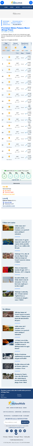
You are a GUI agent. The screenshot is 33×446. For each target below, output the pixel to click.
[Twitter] (16, 431)
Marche (5, 23)
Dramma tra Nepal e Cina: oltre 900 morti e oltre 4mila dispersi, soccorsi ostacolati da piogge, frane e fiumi (21, 378)
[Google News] (24, 431)
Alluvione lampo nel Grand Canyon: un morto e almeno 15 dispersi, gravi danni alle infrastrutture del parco (22, 316)
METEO (25, 407)
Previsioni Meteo (17, 21)
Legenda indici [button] (15, 180)
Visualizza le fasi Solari (9, 194)
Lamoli (2, 396)
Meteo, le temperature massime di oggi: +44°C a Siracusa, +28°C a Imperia (22, 270)
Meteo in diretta (27, 7)
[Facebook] (7, 431)
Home (6, 7)
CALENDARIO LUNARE (17, 415)
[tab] (6, 47)
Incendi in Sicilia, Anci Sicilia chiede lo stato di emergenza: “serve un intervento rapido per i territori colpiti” (21, 282)
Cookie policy (27, 437)
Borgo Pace (6, 24)
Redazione (11, 437)
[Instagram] (11, 431)
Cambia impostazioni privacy (16, 440)
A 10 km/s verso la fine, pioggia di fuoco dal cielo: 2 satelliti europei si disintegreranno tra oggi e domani (22, 344)
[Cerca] (31, 2)
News (11, 7)
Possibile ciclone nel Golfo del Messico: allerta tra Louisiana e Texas (22, 366)
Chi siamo (5, 437)
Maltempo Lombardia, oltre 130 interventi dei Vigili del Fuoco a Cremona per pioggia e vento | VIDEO (21, 296)
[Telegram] (20, 431)
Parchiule (19, 394)
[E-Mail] (16, 433)
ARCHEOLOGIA (26, 412)
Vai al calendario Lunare (9, 206)
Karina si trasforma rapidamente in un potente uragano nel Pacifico (22, 356)
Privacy (21, 437)
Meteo (18, 7)
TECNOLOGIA (7, 415)
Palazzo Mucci (4, 397)
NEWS (7, 407)
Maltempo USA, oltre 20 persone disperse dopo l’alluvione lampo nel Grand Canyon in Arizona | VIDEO (22, 258)
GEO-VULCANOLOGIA (8, 412)
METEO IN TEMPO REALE (16, 407)
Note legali (16, 437)
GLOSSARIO (26, 415)
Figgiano (2, 394)
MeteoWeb (6, 21)
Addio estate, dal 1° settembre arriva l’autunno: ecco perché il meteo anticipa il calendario (22, 230)
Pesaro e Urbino (16, 23)
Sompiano (19, 396)
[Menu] (2, 2)
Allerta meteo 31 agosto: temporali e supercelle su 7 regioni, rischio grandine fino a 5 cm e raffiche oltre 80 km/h (22, 244)
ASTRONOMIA (18, 412)
